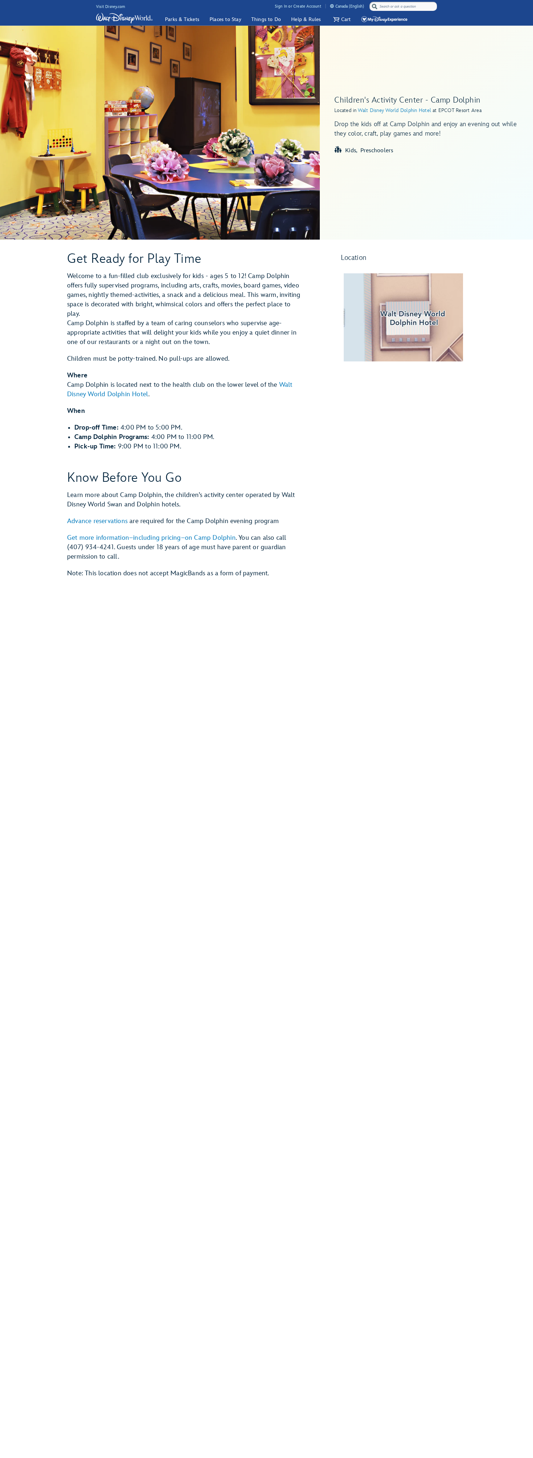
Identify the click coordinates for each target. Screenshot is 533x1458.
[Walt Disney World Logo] (124, 18)
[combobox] (404, 6)
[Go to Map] (403, 317)
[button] (341, 19)
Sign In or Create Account (298, 6)
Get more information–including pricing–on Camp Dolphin (151, 538)
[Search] (374, 6)
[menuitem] (332, 6)
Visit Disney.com (110, 6)
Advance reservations (97, 521)
